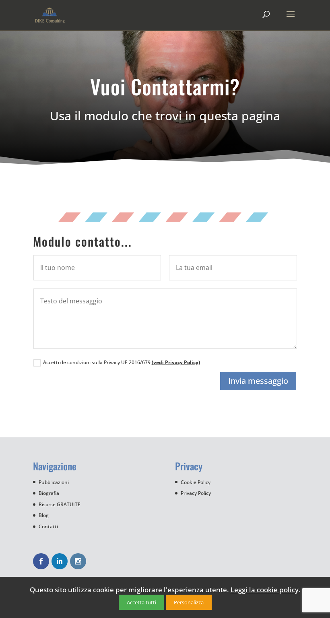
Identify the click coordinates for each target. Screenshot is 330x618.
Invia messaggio (258, 380)
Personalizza (189, 602)
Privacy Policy (196, 493)
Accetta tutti (141, 602)
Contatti (48, 526)
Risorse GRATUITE (59, 504)
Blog (44, 515)
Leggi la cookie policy (265, 589)
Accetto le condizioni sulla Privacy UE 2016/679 (121, 362)
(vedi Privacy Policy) (176, 362)
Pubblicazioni (54, 482)
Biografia (49, 493)
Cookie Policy (195, 482)
